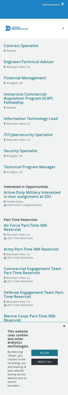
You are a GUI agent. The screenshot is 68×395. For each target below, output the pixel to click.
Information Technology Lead (31, 118)
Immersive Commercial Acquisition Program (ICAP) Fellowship (28, 98)
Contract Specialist (21, 45)
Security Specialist (20, 150)
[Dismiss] (64, 326)
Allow (44, 353)
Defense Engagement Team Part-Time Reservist (34, 294)
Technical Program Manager (30, 166)
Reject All (45, 362)
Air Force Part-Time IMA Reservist (25, 227)
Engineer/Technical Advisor (29, 61)
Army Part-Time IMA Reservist (31, 249)
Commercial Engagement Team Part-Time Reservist (32, 270)
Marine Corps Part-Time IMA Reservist (29, 318)
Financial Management (25, 77)
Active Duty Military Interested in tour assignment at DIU (32, 194)
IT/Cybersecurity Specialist (28, 134)
